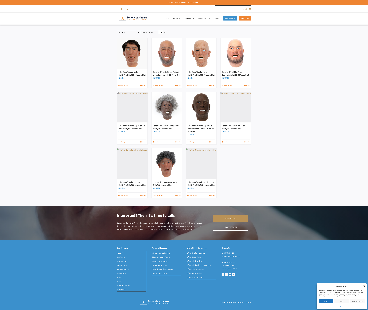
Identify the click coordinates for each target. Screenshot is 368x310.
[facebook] (118, 9)
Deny (342, 301)
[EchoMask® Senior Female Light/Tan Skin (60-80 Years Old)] (132, 163)
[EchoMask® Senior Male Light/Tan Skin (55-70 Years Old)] (201, 53)
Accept (326, 301)
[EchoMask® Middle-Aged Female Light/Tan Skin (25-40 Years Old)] (201, 163)
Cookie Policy (337, 306)
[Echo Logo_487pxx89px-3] (133, 16)
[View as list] (165, 32)
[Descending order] (138, 32)
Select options (124, 85)
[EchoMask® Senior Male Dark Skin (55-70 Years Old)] (236, 107)
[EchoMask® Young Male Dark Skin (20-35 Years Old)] (167, 163)
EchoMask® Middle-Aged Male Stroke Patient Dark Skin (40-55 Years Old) (200, 128)
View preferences (357, 301)
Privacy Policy (345, 306)
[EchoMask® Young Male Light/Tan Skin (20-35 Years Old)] (132, 53)
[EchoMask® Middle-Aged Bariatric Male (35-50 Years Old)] (236, 53)
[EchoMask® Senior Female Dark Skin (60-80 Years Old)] (167, 107)
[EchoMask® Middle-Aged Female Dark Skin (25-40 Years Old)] (132, 107)
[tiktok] (128, 9)
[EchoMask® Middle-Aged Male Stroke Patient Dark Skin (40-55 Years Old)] (201, 107)
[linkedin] (124, 9)
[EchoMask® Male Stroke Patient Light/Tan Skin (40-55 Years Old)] (167, 53)
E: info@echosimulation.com (231, 256)
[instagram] (121, 9)
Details (144, 85)
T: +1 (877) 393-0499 (228, 253)
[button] (364, 286)
